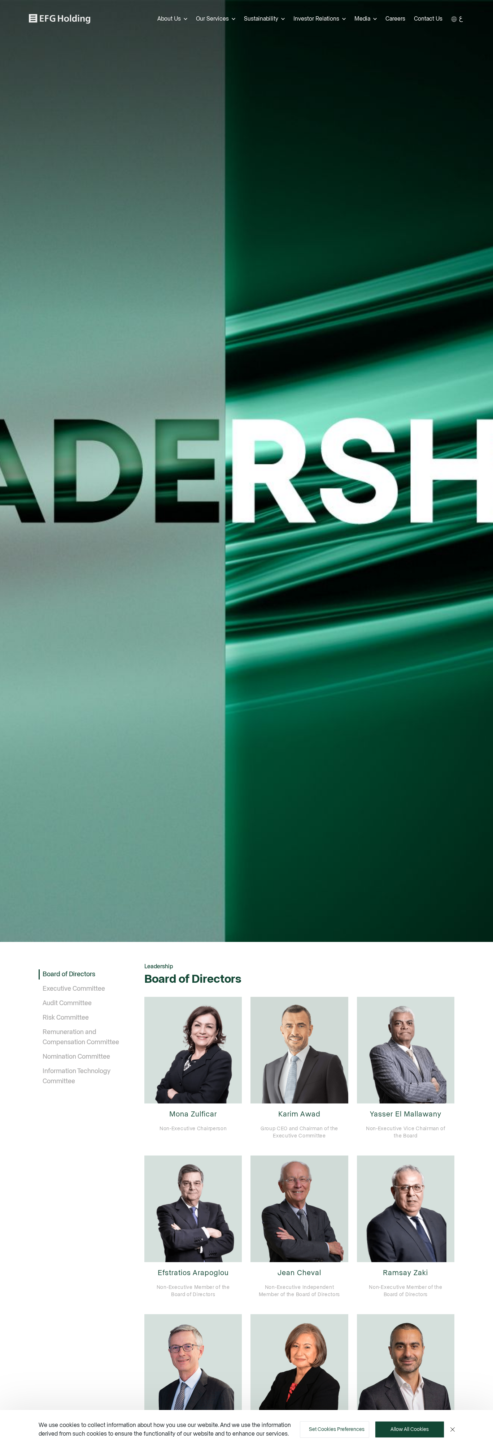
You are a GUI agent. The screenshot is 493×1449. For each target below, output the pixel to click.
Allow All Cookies (410, 1429)
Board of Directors (69, 974)
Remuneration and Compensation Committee (81, 1037)
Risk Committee (66, 1018)
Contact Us (428, 19)
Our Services (212, 19)
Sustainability (261, 19)
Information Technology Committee (76, 1076)
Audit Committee (67, 1003)
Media (362, 19)
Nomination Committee (76, 1057)
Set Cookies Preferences (337, 1429)
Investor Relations (316, 19)
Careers (395, 19)
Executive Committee (74, 989)
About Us (169, 19)
